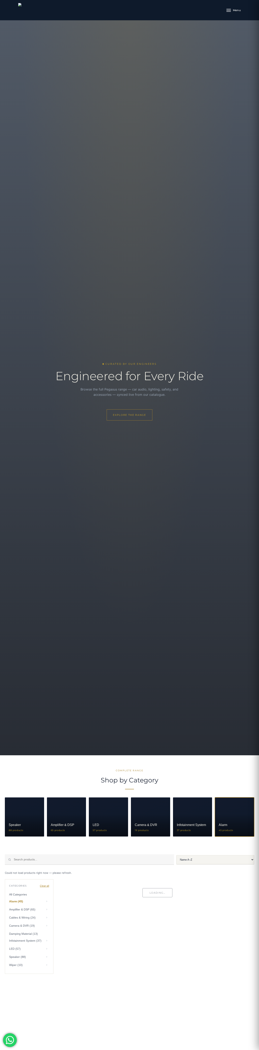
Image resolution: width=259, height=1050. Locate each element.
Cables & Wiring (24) (22, 917)
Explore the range (129, 414)
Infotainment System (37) (25, 940)
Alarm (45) (16, 901)
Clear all (44, 886)
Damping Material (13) (23, 933)
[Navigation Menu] (233, 10)
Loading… (158, 892)
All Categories (18, 894)
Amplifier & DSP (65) (22, 909)
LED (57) (15, 948)
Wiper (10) (16, 965)
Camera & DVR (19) (22, 925)
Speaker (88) (17, 956)
